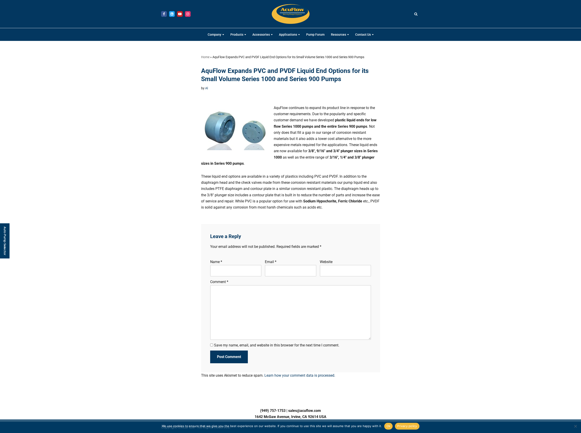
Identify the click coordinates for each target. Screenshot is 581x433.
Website (326, 262)
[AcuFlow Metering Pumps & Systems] (291, 14)
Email (270, 262)
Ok (389, 426)
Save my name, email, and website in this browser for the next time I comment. (276, 345)
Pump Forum (315, 35)
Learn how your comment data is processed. (299, 375)
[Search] (416, 14)
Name (216, 262)
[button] (223, 34)
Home (205, 57)
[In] (172, 14)
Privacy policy (407, 426)
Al (206, 88)
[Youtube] (180, 14)
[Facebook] (164, 14)
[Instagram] (188, 14)
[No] (575, 426)
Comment (219, 282)
